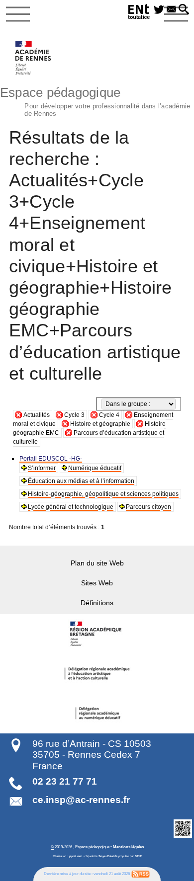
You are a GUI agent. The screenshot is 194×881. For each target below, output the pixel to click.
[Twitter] (159, 10)
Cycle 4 (109, 414)
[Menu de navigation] (18, 14)
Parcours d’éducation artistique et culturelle (88, 437)
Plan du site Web (97, 563)
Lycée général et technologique (70, 506)
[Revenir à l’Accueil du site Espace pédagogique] (33, 58)
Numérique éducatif (94, 468)
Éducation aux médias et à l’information (81, 481)
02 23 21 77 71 (64, 781)
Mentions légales (128, 846)
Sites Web (97, 583)
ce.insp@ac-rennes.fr (81, 800)
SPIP (138, 856)
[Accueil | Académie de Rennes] (97, 634)
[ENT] (139, 13)
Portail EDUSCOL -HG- (50, 458)
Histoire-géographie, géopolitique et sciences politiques (103, 493)
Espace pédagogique (95, 100)
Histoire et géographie (100, 423)
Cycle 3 (74, 414)
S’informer (42, 468)
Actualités (36, 414)
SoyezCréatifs (107, 856)
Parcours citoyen (148, 506)
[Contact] (171, 10)
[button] (184, 10)
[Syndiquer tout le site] (140, 873)
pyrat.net (75, 856)
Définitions (97, 603)
